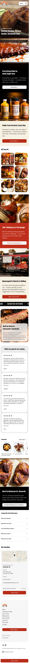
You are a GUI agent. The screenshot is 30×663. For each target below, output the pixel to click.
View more (5, 365)
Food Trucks (5, 613)
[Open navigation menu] (25, 3)
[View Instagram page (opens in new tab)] (5, 645)
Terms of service (6, 635)
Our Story (5, 620)
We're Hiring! (5, 618)
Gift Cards (5, 622)
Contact (4, 624)
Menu (21, 3)
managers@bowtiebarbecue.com (11, 583)
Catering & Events (7, 611)
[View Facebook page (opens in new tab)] (3, 645)
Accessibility (5, 637)
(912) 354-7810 (6, 580)
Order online (14, 592)
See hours (23, 588)
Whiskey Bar (5, 616)
